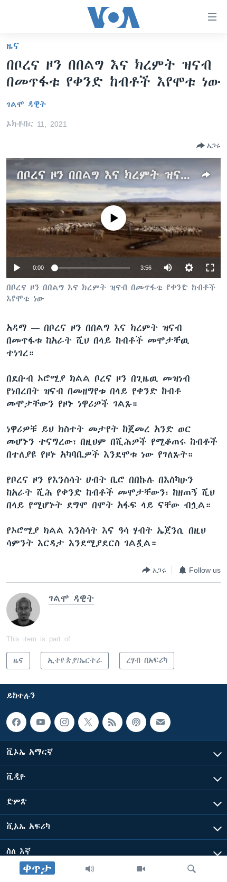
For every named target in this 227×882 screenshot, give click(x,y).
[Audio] (90, 869)
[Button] (208, 145)
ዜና (13, 46)
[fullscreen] (210, 267)
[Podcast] (136, 722)
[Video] (141, 869)
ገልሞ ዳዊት (26, 104)
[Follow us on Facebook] (16, 722)
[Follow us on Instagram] (64, 722)
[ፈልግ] (191, 869)
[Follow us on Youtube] (40, 722)
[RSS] (112, 722)
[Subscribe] (160, 722)
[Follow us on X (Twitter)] (88, 722)
